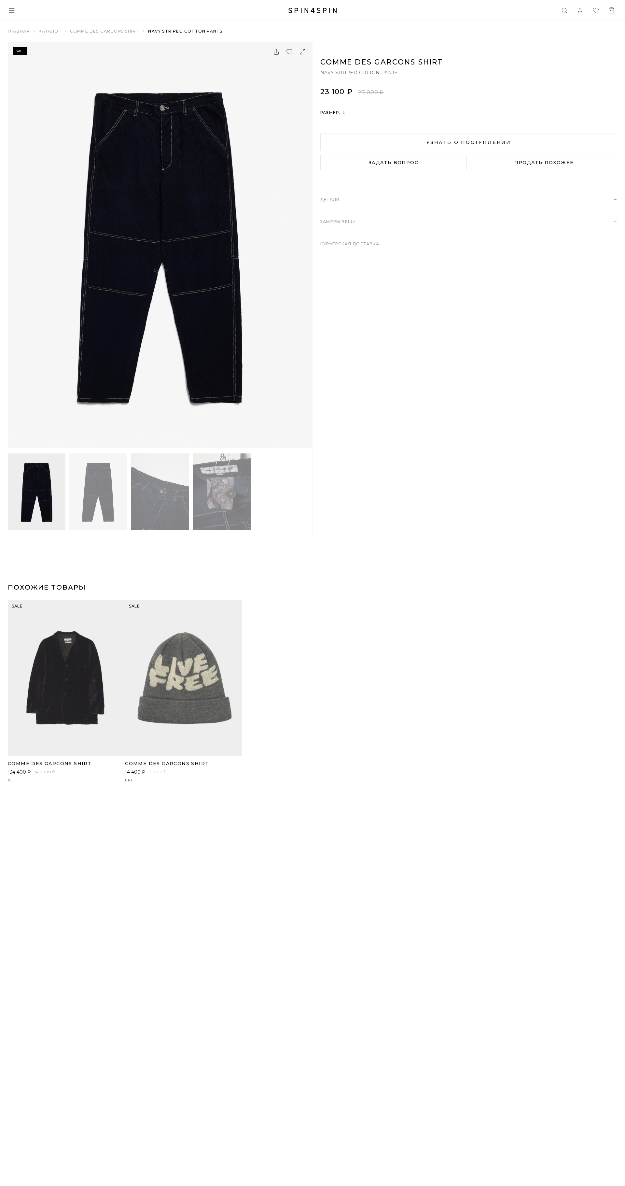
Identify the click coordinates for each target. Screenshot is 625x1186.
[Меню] (11, 10)
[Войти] (580, 10)
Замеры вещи (468, 222)
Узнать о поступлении (468, 142)
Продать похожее (544, 162)
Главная (19, 31)
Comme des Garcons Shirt (104, 31)
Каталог (50, 31)
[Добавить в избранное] (289, 51)
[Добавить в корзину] (116, 747)
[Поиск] (564, 10)
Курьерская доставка (468, 244)
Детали (468, 199)
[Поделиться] (276, 51)
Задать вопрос (393, 162)
